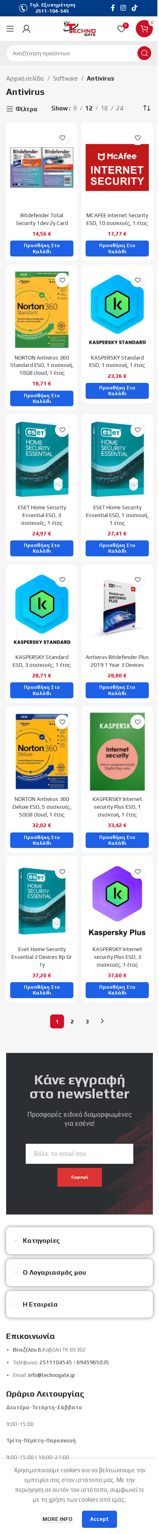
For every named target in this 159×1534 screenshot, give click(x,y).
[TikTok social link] (134, 8)
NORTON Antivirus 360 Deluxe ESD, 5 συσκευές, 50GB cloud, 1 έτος (42, 807)
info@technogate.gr (51, 1375)
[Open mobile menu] (10, 28)
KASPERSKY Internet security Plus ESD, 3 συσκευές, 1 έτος (117, 957)
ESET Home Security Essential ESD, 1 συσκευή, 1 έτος (117, 515)
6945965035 (93, 1362)
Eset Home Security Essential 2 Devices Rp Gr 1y (41, 957)
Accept (99, 1519)
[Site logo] (79, 28)
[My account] (26, 28)
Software (65, 78)
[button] (41, 248)
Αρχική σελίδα (25, 78)
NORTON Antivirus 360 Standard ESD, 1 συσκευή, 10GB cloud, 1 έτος (41, 365)
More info (58, 1519)
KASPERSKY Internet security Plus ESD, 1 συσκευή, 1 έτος (117, 807)
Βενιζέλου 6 (27, 1350)
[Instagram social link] (123, 8)
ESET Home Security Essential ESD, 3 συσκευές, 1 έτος (42, 515)
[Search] (144, 53)
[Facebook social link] (113, 8)
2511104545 (56, 1362)
